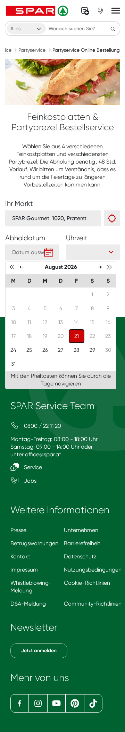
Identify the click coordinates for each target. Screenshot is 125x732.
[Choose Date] (49, 252)
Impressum (24, 569)
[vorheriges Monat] (22, 266)
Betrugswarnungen (34, 543)
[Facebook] (19, 703)
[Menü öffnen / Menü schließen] (115, 11)
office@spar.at (43, 454)
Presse (18, 530)
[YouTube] (56, 703)
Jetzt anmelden (39, 651)
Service (32, 467)
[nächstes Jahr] (109, 266)
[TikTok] (93, 703)
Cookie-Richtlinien (87, 583)
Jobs (29, 480)
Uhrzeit (77, 238)
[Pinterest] (75, 703)
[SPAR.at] (37, 10)
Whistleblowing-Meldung (30, 587)
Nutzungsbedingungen (93, 569)
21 (79, 336)
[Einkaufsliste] (85, 11)
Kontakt (20, 556)
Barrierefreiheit (82, 543)
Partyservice (31, 50)
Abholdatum (25, 238)
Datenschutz (80, 556)
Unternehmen (81, 530)
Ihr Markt (19, 204)
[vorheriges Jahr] (12, 266)
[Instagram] (38, 703)
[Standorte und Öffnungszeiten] (100, 11)
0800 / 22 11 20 (42, 426)
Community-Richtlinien (93, 603)
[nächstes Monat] (99, 266)
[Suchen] (112, 28)
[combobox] (26, 28)
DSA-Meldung (28, 603)
